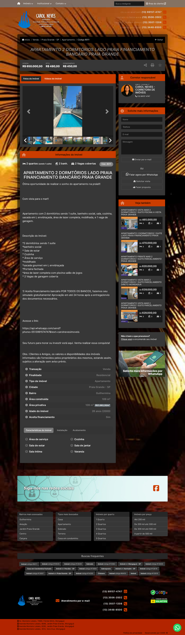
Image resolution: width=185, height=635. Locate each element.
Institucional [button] (43, 3)
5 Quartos (101, 538)
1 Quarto (100, 519)
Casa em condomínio (68, 538)
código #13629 (73, 564)
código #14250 (84, 573)
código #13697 (35, 573)
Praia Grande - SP (50, 39)
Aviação (23, 524)
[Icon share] (156, 488)
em (130, 564)
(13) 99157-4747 (152, 12)
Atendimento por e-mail (75, 600)
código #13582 (106, 564)
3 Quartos (101, 529)
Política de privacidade (132, 633)
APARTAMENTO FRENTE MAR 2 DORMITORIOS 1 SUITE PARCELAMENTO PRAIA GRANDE (141, 258)
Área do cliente (156, 3)
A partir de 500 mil (143, 533)
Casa (60, 519)
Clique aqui (126, 339)
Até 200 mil (139, 519)
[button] (29, 111)
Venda (36, 39)
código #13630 (154, 564)
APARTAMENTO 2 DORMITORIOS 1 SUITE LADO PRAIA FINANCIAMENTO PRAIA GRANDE (141, 235)
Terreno (62, 533)
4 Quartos (101, 533)
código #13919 (149, 573)
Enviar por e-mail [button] (142, 159)
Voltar (160, 39)
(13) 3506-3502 (151, 17)
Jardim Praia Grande (30, 529)
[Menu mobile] (18, 3)
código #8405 (117, 573)
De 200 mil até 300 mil (145, 524)
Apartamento (68, 39)
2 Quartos (101, 524)
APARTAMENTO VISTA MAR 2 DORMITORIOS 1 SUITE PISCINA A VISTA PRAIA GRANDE (141, 212)
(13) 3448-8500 (151, 27)
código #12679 (148, 569)
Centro (23, 533)
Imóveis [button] (27, 3)
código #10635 (50, 564)
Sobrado (62, 529)
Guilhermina (25, 519)
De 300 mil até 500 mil (145, 529)
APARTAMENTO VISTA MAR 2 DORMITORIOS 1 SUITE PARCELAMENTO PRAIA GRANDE (141, 305)
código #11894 (88, 569)
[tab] (31, 78)
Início (27, 39)
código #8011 (29, 564)
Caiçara (23, 538)
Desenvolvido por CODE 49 (156, 633)
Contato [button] (60, 3)
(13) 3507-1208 (152, 22)
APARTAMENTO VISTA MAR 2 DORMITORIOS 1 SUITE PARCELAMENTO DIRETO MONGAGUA (141, 282)
